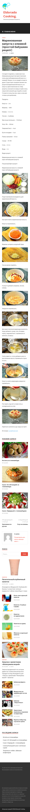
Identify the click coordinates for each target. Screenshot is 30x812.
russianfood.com (13, 431)
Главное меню (9, 31)
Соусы (4, 37)
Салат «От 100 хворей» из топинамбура (10, 485)
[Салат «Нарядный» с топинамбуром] (15, 509)
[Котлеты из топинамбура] (15, 458)
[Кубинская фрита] (7, 688)
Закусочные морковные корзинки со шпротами (21, 711)
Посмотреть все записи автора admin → (19, 539)
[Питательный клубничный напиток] (15, 575)
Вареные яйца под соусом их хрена (20, 720)
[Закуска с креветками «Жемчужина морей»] (15, 658)
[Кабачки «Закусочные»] (7, 706)
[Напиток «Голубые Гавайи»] (7, 610)
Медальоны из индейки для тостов (20, 692)
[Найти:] (15, 554)
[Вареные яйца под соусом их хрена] (7, 725)
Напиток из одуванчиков (19, 615)
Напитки (4, 577)
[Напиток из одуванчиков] (7, 620)
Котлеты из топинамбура (10, 460)
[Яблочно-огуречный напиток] (7, 639)
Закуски (4, 659)
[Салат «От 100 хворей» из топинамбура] (15, 483)
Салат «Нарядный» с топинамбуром (14, 511)
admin (12, 53)
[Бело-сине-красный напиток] (7, 601)
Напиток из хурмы (20, 623)
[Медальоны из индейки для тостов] (7, 697)
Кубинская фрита (19, 682)
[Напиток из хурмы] (7, 629)
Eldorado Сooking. (10, 14)
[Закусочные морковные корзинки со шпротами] (7, 716)
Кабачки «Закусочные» (18, 701)
